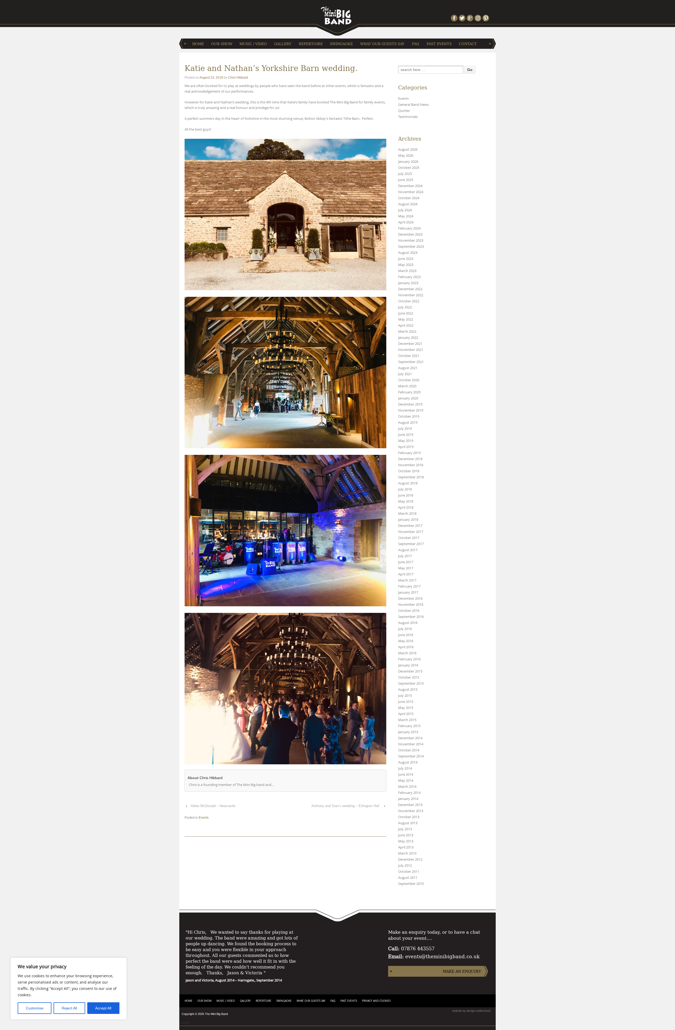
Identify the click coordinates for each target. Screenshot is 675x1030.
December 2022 (410, 289)
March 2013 (407, 853)
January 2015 (408, 732)
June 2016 (405, 635)
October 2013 (408, 817)
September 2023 (411, 246)
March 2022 (407, 331)
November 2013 (410, 811)
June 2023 (405, 258)
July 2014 (405, 768)
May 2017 (405, 568)
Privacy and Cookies (376, 1001)
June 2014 (405, 774)
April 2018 (405, 507)
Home (198, 43)
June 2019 (405, 434)
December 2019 (410, 404)
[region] (69, 988)
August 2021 (407, 368)
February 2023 (409, 277)
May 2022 (405, 319)
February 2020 (409, 392)
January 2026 (408, 161)
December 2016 (410, 598)
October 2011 (408, 871)
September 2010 (411, 883)
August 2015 (407, 689)
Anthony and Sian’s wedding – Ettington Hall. (345, 806)
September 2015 (411, 683)
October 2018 (408, 471)
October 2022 (408, 301)
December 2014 (410, 738)
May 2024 (405, 216)
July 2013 (405, 829)
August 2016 (407, 623)
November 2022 (410, 295)
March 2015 (407, 720)
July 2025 (405, 173)
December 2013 (410, 805)
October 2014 (408, 750)
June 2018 (405, 495)
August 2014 (407, 762)
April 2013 (405, 847)
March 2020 (407, 386)
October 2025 (408, 167)
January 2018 (408, 519)
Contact (468, 43)
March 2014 (407, 786)
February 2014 (409, 792)
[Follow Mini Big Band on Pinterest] (486, 18)
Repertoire (311, 43)
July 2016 (405, 629)
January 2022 (408, 337)
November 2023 (410, 240)
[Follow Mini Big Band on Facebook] (455, 18)
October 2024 (408, 198)
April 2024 (405, 222)
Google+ (184, 1022)
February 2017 (409, 586)
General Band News (413, 104)
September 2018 (411, 477)
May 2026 (405, 155)
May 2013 (405, 841)
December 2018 (410, 459)
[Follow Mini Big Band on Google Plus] (471, 18)
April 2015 (405, 714)
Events (204, 817)
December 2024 (410, 186)
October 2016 (408, 610)
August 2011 (407, 877)
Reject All (69, 1008)
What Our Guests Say (382, 43)
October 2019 (408, 416)
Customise (35, 1008)
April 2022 (405, 325)
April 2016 (405, 647)
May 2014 (405, 780)
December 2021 (410, 343)
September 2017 (411, 544)
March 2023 (407, 271)
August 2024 (407, 204)
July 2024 (405, 210)
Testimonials (408, 117)
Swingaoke (341, 43)
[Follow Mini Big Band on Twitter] (463, 18)
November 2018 (410, 465)
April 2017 (405, 574)
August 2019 (407, 422)
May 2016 (405, 641)
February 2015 (409, 726)
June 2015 (405, 701)
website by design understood (471, 1010)
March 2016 (407, 653)
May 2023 (405, 265)
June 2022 (405, 313)
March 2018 (407, 513)
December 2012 (410, 859)
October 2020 (408, 380)
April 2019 (405, 447)
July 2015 (405, 695)
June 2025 (405, 180)
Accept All (103, 1008)
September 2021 (411, 362)
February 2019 (409, 453)
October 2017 (408, 538)
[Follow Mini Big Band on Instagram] (479, 18)
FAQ (415, 43)
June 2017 (405, 562)
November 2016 (410, 604)
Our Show (221, 43)
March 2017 (407, 580)
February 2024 (409, 228)
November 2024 (410, 192)
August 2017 (407, 550)
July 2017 (405, 556)
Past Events (439, 43)
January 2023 (408, 283)
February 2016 (409, 659)
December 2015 (410, 671)
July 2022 (405, 307)
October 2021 (408, 356)
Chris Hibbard (238, 77)
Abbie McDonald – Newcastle (213, 806)
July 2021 (405, 374)
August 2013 (407, 823)
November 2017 (410, 532)
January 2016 (408, 665)
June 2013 (405, 835)
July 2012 (405, 865)
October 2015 (408, 677)
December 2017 (410, 525)
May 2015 (405, 707)
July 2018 (405, 489)
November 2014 (410, 744)
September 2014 (411, 756)
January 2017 (408, 592)
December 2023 (410, 234)
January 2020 (408, 398)
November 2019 (410, 410)
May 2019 (405, 440)
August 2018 (407, 483)
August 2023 (407, 252)
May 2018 (405, 501)
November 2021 (410, 349)
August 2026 (407, 149)
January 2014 (408, 799)
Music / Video (253, 43)
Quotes (404, 110)
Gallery (282, 43)
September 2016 (411, 616)
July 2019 (405, 428)
